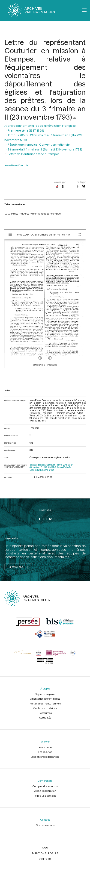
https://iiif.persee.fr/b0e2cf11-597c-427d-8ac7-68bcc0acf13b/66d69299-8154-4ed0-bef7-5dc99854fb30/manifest (52, 467)
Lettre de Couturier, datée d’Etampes (33, 154)
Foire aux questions (45, 795)
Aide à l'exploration (45, 790)
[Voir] (74, 117)
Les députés (45, 751)
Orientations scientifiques (45, 698)
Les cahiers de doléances (45, 756)
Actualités (45, 717)
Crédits (45, 858)
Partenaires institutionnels (45, 703)
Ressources (45, 712)
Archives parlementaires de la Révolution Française (40, 125)
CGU (45, 847)
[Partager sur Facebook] (77, 186)
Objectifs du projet (45, 693)
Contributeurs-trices (45, 708)
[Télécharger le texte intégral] (63, 186)
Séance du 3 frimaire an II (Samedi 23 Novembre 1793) (45, 149)
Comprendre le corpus (45, 786)
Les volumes (45, 747)
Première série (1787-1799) (26, 130)
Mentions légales (45, 853)
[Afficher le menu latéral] (10, 234)
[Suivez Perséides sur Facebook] (39, 519)
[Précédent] (40, 358)
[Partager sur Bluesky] (83, 186)
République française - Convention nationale (39, 144)
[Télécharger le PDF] (57, 186)
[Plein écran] (80, 234)
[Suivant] (50, 358)
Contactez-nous (45, 825)
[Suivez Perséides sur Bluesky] (50, 519)
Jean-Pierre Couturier (16, 165)
